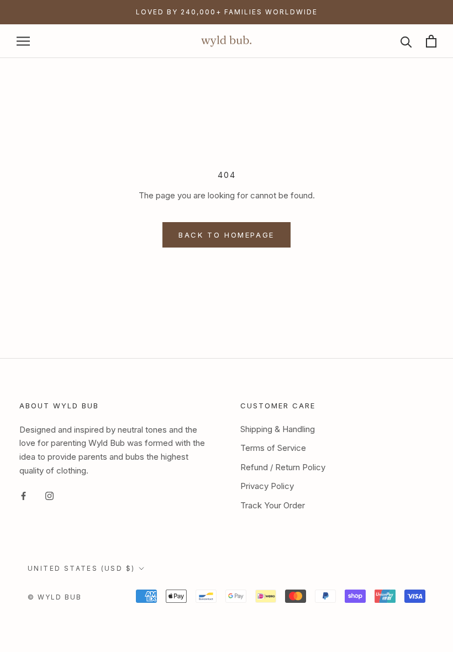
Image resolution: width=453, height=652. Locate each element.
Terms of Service (273, 448)
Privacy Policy (267, 486)
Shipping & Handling (277, 429)
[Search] (406, 41)
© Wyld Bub (55, 597)
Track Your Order (272, 505)
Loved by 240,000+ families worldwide (227, 12)
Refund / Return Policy (282, 467)
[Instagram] (49, 496)
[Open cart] (431, 41)
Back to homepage (226, 234)
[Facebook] (23, 496)
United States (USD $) (81, 568)
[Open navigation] (23, 41)
